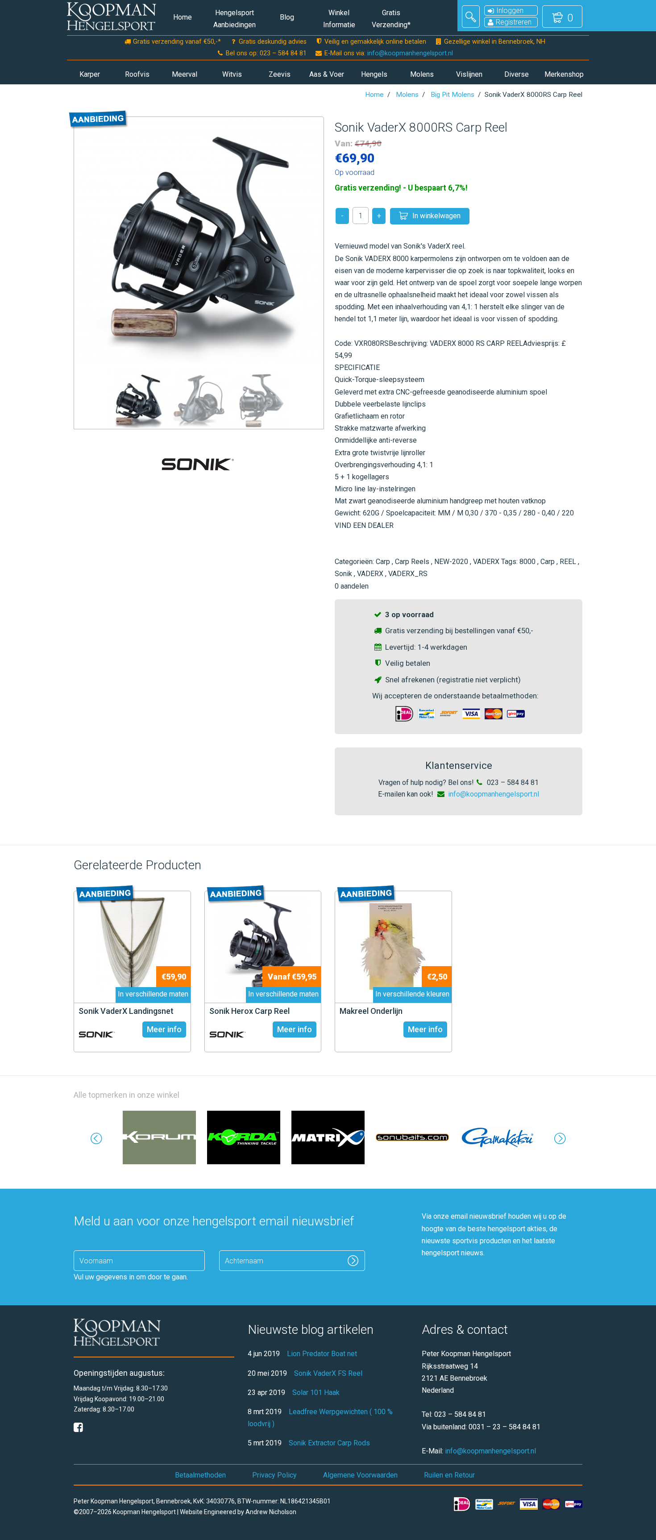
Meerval (184, 74)
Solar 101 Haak (316, 1392)
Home (182, 17)
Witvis (232, 74)
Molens (422, 74)
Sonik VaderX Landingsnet (126, 1011)
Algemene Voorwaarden (360, 1475)
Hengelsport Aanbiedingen (234, 18)
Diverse (516, 74)
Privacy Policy (274, 1475)
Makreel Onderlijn (371, 1011)
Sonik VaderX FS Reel (328, 1373)
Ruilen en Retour (449, 1475)
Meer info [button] (164, 1029)
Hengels (374, 74)
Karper (89, 74)
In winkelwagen (436, 216)
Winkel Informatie (339, 18)
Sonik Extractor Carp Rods (329, 1443)
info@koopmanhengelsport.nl (410, 53)
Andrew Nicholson (270, 1511)
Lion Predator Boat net (322, 1353)
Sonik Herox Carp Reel (249, 1011)
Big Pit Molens (452, 95)
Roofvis (137, 74)
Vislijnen (469, 74)
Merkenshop (564, 74)
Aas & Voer (326, 74)
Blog (287, 17)
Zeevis (280, 74)
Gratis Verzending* (391, 18)
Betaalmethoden (200, 1475)
